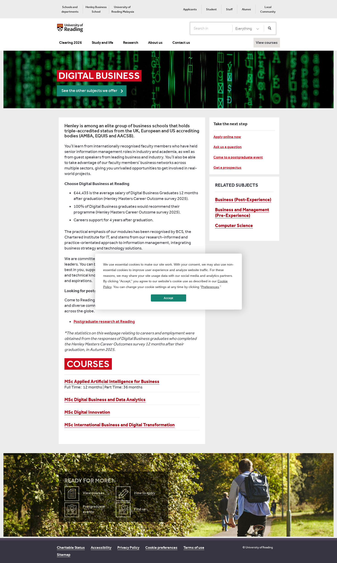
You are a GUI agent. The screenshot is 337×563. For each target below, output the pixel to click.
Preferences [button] (210, 286)
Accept (168, 298)
